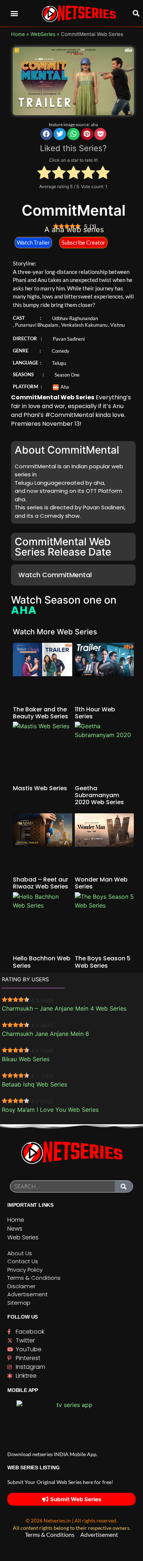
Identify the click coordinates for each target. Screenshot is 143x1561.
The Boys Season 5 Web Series (103, 962)
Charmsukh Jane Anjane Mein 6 (45, 1033)
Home (18, 34)
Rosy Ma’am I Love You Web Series (50, 1109)
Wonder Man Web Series (101, 883)
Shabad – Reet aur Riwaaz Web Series (40, 883)
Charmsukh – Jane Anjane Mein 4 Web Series (64, 1008)
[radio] (44, 173)
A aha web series (74, 229)
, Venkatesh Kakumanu (83, 325)
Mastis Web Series (40, 788)
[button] (14, 13)
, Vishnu (116, 325)
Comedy (60, 351)
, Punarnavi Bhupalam (35, 325)
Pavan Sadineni (69, 339)
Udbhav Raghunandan (75, 318)
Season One (67, 375)
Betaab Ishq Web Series (34, 1084)
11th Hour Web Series (95, 713)
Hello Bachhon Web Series (41, 962)
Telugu (59, 363)
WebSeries (42, 34)
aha (94, 124)
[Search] (124, 1186)
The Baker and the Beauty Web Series (40, 713)
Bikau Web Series (26, 1059)
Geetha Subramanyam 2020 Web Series (99, 795)
